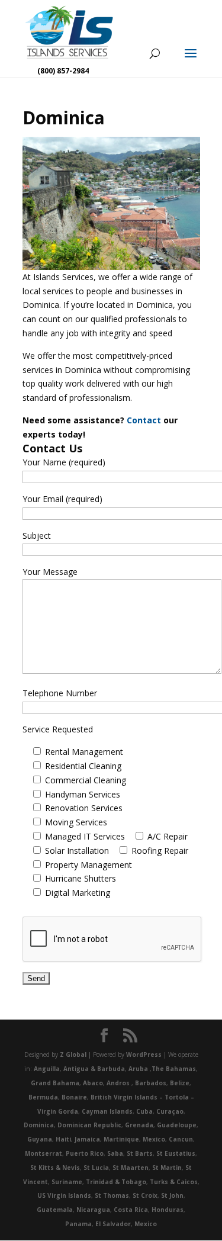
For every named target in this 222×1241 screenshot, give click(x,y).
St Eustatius (175, 1153)
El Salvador (113, 1224)
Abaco (93, 1083)
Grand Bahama (55, 1083)
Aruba (138, 1069)
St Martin (167, 1167)
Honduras (168, 1209)
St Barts (140, 1153)
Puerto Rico (85, 1153)
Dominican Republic (89, 1125)
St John (172, 1195)
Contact (145, 420)
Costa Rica (131, 1209)
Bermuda (43, 1097)
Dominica (39, 1125)
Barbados (150, 1083)
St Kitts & (46, 1167)
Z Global (73, 1054)
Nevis (71, 1167)
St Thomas (112, 1195)
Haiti (63, 1139)
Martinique (121, 1139)
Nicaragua (93, 1209)
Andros (118, 1083)
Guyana (39, 1139)
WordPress (144, 1054)
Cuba (144, 1111)
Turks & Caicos (174, 1182)
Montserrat (43, 1153)
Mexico (154, 1139)
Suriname (67, 1182)
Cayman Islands (107, 1111)
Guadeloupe (177, 1125)
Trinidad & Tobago (116, 1182)
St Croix (145, 1195)
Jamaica (87, 1139)
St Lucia (96, 1167)
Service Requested (57, 729)
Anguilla (47, 1069)
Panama (78, 1224)
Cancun (181, 1139)
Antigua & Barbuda (94, 1069)
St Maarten (130, 1167)
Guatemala (55, 1209)
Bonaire (74, 1097)
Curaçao (170, 1111)
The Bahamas (174, 1069)
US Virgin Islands (64, 1195)
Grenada (139, 1125)
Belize (179, 1083)
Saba (115, 1153)
